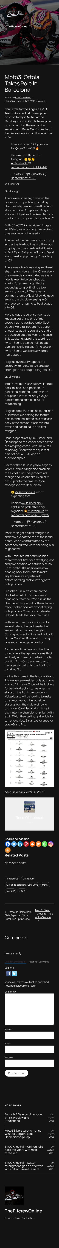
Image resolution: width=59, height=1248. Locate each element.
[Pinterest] (26, 844)
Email (8, 1043)
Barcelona (10, 100)
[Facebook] (8, 844)
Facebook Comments (39, 961)
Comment (10, 991)
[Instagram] (50, 844)
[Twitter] (14, 844)
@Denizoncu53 (25, 492)
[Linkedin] (20, 844)
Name (8, 1029)
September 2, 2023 (23, 178)
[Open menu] (8, 34)
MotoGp (41, 100)
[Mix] (38, 844)
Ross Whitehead (23, 97)
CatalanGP (28, 878)
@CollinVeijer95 (32, 503)
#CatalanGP (19, 163)
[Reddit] (32, 844)
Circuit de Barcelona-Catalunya (22, 884)
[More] (8, 850)
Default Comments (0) (15, 961)
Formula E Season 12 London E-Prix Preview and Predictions (23, 1117)
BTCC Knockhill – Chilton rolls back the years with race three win (24, 1150)
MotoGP (10, 890)
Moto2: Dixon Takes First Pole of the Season (44, 913)
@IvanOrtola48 (24, 148)
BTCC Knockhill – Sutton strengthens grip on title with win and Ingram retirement (24, 1166)
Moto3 (33, 100)
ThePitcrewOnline (16, 26)
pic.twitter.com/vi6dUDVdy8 (29, 167)
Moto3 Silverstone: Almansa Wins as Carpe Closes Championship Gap (23, 1134)
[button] (9, 973)
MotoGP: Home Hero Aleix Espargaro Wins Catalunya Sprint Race (18, 915)
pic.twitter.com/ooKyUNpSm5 (30, 515)
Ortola (22, 890)
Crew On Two (22, 100)
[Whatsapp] (44, 844)
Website (9, 1057)
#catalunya (12, 878)
